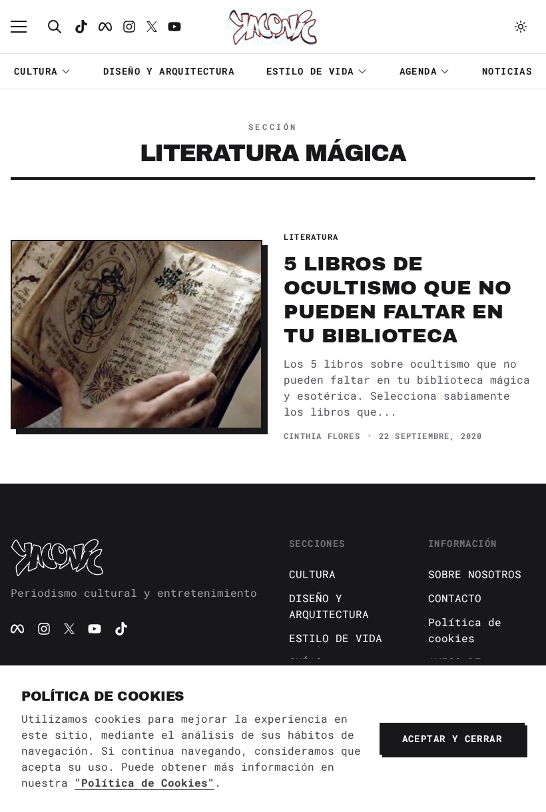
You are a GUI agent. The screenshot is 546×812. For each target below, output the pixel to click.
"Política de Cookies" (144, 782)
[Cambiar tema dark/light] (520, 26)
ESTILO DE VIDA (310, 71)
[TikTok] (81, 26)
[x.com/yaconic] (151, 26)
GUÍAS (305, 662)
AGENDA (418, 71)
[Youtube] (174, 26)
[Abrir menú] (25, 26)
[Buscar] (54, 26)
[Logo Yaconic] (273, 26)
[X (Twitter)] (69, 628)
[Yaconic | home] (134, 557)
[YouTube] (94, 628)
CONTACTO (454, 598)
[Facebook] (105, 26)
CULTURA (36, 71)
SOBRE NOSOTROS (474, 574)
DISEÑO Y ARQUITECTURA (168, 71)
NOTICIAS (507, 71)
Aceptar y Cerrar (452, 738)
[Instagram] (129, 26)
